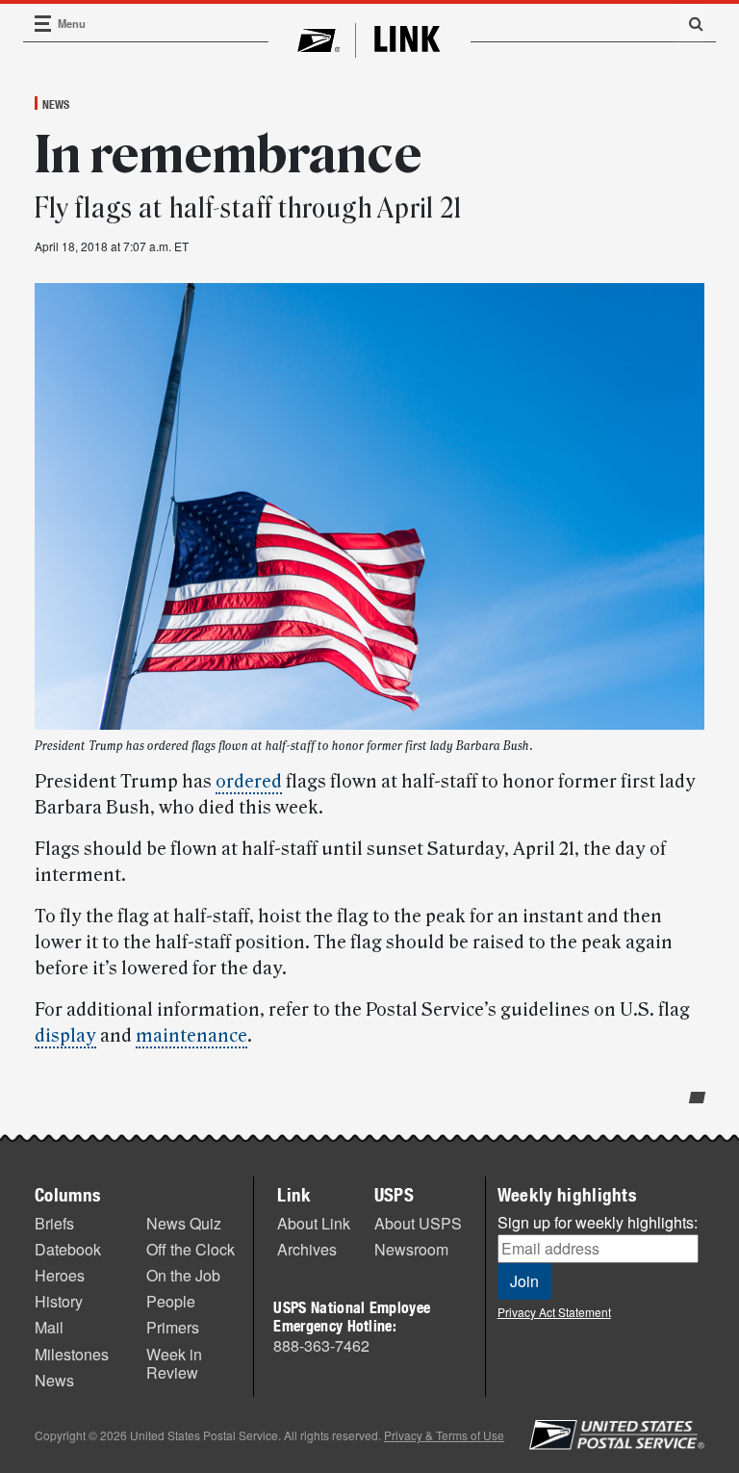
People (170, 1301)
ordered (249, 781)
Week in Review (174, 1363)
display (65, 1036)
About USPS (418, 1223)
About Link (313, 1223)
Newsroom (411, 1249)
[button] (689, 23)
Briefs (54, 1223)
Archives (307, 1249)
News (55, 104)
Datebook (68, 1249)
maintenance (191, 1036)
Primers (172, 1327)
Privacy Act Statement (554, 1312)
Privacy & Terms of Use (444, 1435)
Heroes (60, 1275)
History (59, 1301)
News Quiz (183, 1223)
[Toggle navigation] (43, 23)
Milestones (72, 1354)
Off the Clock (190, 1249)
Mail (49, 1327)
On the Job (183, 1275)
